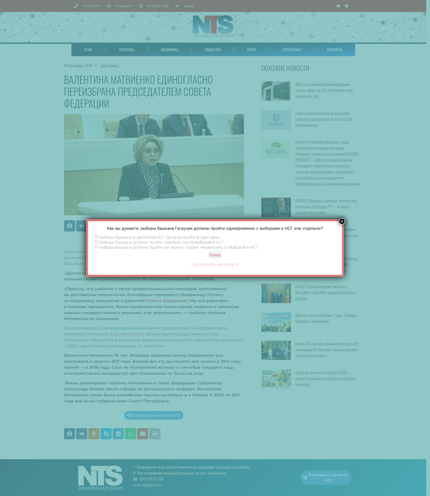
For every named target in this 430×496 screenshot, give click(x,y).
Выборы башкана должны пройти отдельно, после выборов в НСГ (162, 242)
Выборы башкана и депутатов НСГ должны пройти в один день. (160, 237)
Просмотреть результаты (215, 264)
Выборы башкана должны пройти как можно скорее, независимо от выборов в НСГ (179, 247)
